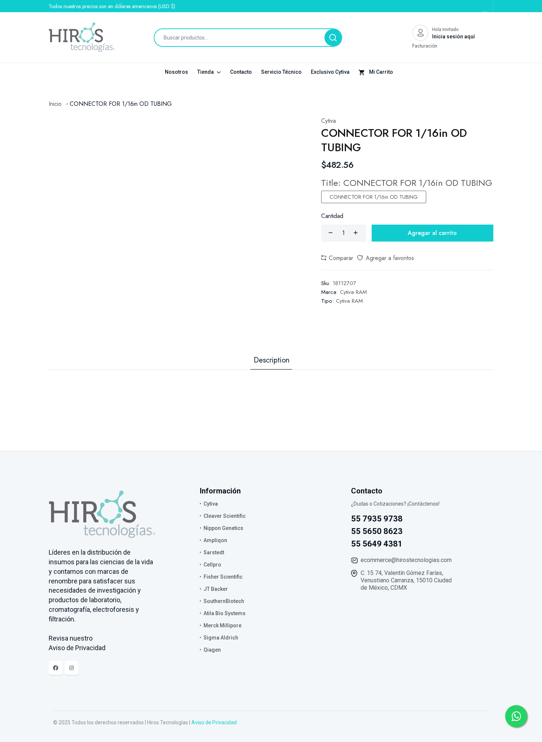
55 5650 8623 (377, 531)
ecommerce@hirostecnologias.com (406, 560)
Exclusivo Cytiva (330, 72)
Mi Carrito (380, 72)
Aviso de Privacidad (214, 722)
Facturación (424, 45)
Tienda (206, 72)
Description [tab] (271, 360)
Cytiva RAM (353, 292)
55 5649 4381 (377, 543)
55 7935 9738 (377, 518)
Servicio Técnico (281, 72)
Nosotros (176, 72)
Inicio (55, 104)
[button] (337, 258)
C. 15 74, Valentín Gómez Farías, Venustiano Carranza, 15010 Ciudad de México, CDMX (406, 580)
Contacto (241, 72)
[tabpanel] (271, 384)
